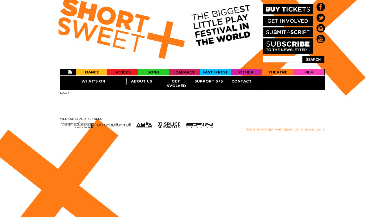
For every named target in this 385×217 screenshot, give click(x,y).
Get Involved (175, 83)
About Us (141, 81)
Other (246, 72)
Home (68, 72)
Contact (241, 81)
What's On (93, 81)
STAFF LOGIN (293, 129)
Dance (92, 72)
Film (309, 72)
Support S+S (208, 81)
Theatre (277, 72)
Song (153, 72)
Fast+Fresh (215, 72)
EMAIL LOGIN (315, 129)
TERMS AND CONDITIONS (263, 129)
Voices (123, 72)
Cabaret (185, 72)
